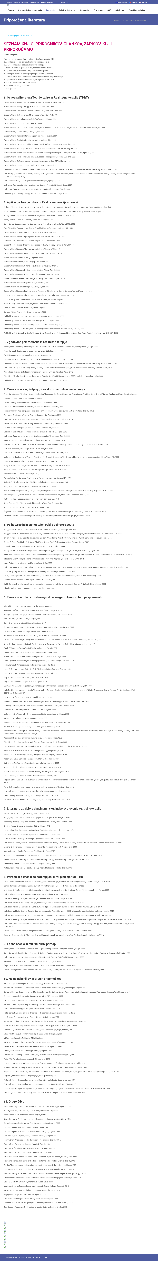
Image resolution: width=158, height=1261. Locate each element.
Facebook (64, 2)
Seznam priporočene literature (19, 35)
